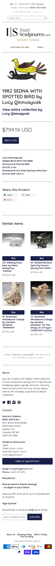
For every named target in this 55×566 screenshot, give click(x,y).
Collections (16, 354)
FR (16, 4)
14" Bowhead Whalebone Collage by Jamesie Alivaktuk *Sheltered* (13, 322)
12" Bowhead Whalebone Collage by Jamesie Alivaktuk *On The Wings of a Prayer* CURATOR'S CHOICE (42, 323)
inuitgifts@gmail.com (21, 468)
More (41, 47)
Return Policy (40, 534)
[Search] (45, 18)
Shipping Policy (24, 534)
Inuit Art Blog (26, 536)
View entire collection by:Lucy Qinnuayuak (22, 111)
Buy (13, 258)
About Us (10, 534)
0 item (22, 12)
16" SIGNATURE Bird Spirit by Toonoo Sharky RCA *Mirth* (41, 265)
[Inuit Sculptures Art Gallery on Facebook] (9, 402)
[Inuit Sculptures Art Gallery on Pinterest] (19, 402)
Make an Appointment (27, 461)
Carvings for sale (20, 47)
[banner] (27, 34)
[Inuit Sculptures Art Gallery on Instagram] (14, 402)
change (39, 4)
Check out (37, 12)
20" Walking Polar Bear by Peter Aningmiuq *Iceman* (12, 266)
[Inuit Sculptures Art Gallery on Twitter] (4, 402)
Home (7, 354)
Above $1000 (28, 354)
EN (11, 4)
